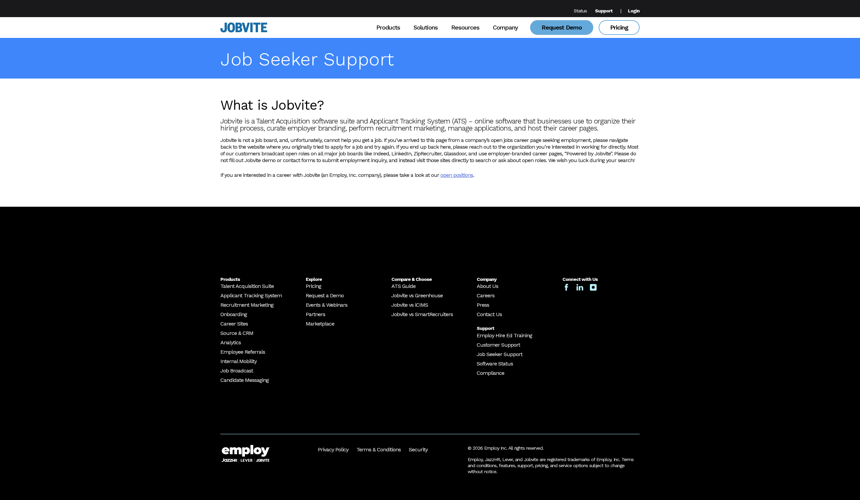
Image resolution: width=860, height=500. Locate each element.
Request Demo (562, 27)
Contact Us (489, 314)
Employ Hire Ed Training (504, 335)
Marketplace (320, 323)
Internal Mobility (238, 361)
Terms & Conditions (378, 449)
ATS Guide (403, 286)
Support (603, 10)
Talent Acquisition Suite (247, 286)
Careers (485, 295)
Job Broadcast (236, 370)
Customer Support (498, 345)
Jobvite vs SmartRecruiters (422, 314)
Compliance (490, 373)
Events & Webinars (326, 305)
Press (483, 305)
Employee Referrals (242, 352)
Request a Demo (325, 295)
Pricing (619, 27)
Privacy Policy (333, 449)
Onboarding (233, 314)
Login (634, 10)
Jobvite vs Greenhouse (417, 295)
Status (580, 10)
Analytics (230, 342)
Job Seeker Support (499, 354)
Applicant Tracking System (251, 295)
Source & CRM (236, 333)
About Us (487, 286)
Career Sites (234, 323)
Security (418, 449)
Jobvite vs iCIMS (409, 305)
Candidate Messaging (244, 380)
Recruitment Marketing (246, 305)
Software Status (495, 363)
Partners (315, 314)
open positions (456, 175)
